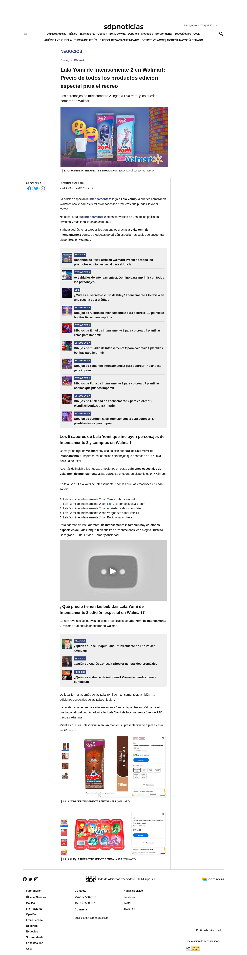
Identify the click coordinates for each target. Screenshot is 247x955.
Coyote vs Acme (153, 40)
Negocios (147, 33)
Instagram (129, 908)
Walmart (79, 60)
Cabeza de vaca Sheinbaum (119, 40)
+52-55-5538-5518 (85, 897)
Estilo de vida (117, 33)
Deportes (133, 33)
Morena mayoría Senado (185, 40)
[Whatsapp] (42, 188)
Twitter (127, 903)
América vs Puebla (58, 40)
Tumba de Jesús (85, 40)
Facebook (129, 897)
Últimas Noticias (56, 33)
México (73, 33)
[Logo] (123, 27)
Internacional (87, 33)
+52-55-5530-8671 (85, 903)
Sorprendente (163, 33)
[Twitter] (36, 188)
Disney (64, 60)
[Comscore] (213, 879)
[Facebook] (29, 188)
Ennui (111, 503)
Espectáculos (182, 33)
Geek (196, 33)
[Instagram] (36, 879)
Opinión (102, 33)
